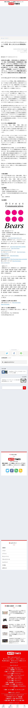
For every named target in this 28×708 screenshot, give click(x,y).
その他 (4, 565)
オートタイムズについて (14, 657)
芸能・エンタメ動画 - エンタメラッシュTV (14, 689)
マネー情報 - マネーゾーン (14, 680)
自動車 (4, 547)
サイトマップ (15, 662)
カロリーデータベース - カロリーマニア (14, 695)
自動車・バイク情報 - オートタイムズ (14, 684)
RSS (20, 472)
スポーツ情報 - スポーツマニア (14, 678)
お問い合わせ (6, 660)
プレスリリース (6, 559)
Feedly (16, 472)
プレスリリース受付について (19, 660)
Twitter (7, 472)
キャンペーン (5, 556)
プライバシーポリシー (9, 658)
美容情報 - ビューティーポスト (14, 677)
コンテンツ (5, 562)
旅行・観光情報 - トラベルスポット (14, 682)
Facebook (12, 472)
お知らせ (4, 568)
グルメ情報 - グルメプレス (14, 668)
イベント (4, 553)
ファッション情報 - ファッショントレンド (14, 675)
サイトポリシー (21, 658)
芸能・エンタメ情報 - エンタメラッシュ (14, 671)
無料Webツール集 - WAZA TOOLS (14, 698)
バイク (9, 357)
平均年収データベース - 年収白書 (14, 696)
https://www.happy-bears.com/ (15, 238)
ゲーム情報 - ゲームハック (14, 673)
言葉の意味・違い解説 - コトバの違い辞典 (14, 700)
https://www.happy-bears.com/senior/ (18, 259)
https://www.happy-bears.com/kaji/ (17, 246)
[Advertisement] (14, 21)
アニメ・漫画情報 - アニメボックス (14, 669)
